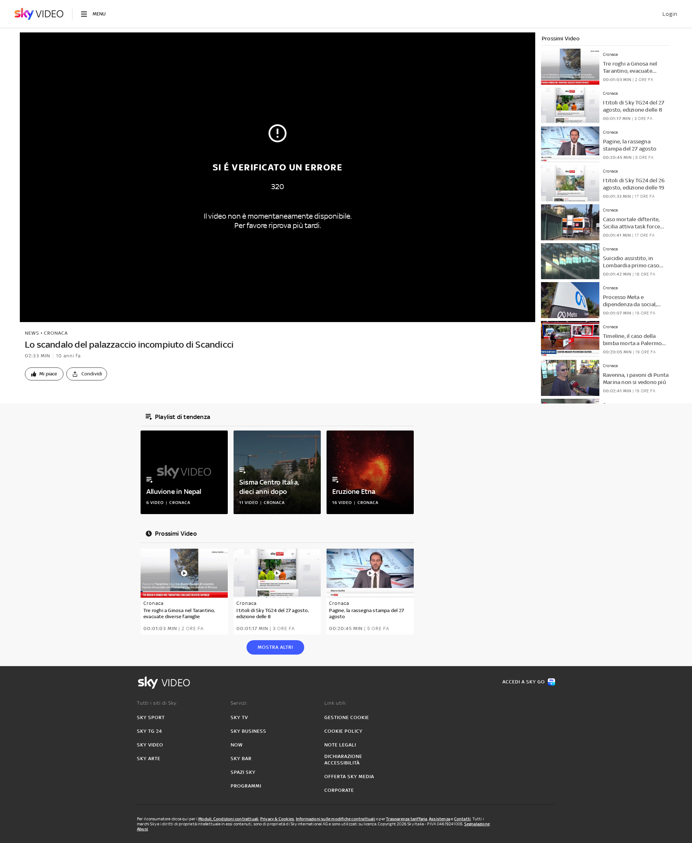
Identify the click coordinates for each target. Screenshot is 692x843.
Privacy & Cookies (277, 818)
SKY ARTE (148, 758)
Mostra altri (275, 647)
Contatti (462, 818)
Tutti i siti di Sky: (157, 703)
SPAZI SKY (243, 772)
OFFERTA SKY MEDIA (349, 776)
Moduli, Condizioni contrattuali (228, 818)
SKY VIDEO (150, 745)
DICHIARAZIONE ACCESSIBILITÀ (343, 760)
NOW (237, 745)
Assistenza (439, 818)
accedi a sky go (523, 681)
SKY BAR (241, 758)
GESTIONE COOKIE (346, 717)
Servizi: (239, 703)
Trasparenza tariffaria (406, 818)
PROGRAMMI (246, 786)
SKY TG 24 (149, 731)
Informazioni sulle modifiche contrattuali (335, 818)
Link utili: (335, 703)
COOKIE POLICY (343, 731)
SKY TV (239, 717)
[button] (44, 373)
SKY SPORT (151, 717)
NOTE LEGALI (340, 745)
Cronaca (56, 333)
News (32, 333)
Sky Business (248, 731)
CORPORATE (339, 790)
